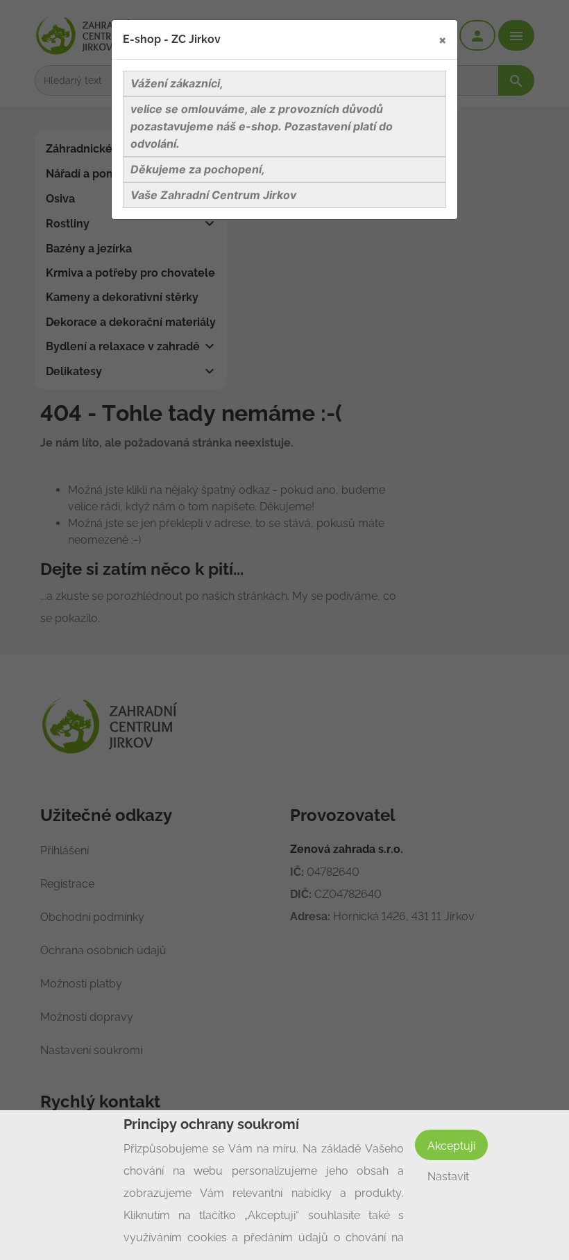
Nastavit (448, 1176)
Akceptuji (451, 1146)
